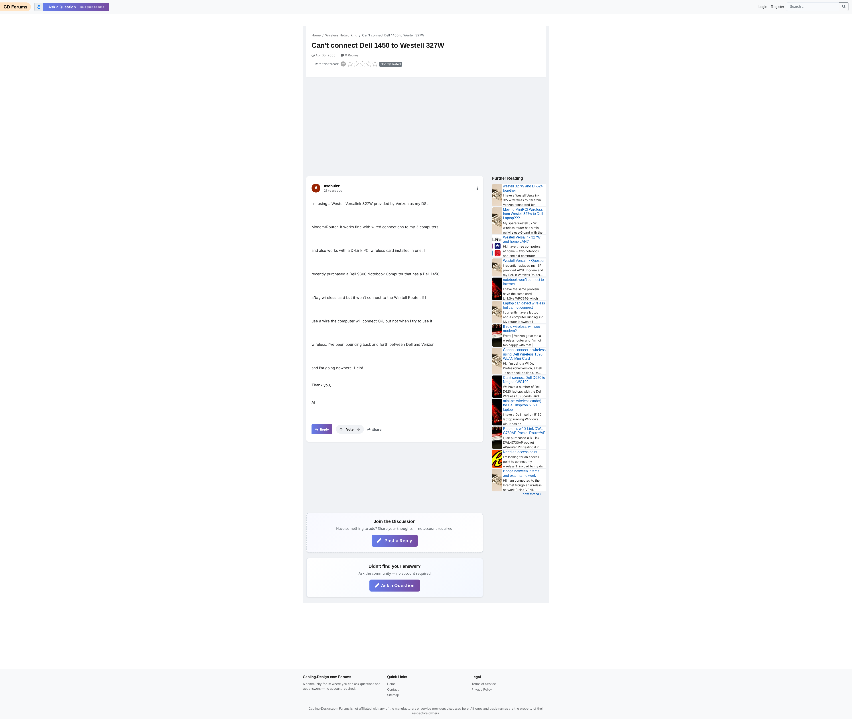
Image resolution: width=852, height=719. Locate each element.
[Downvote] (358, 429)
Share (376, 429)
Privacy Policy (481, 689)
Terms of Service (483, 684)
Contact (393, 689)
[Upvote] (341, 429)
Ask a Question (398, 585)
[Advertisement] (426, 115)
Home (316, 35)
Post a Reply (397, 540)
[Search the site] (843, 6)
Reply (324, 429)
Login (762, 7)
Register (777, 7)
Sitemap (393, 695)
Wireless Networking (341, 35)
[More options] (477, 188)
